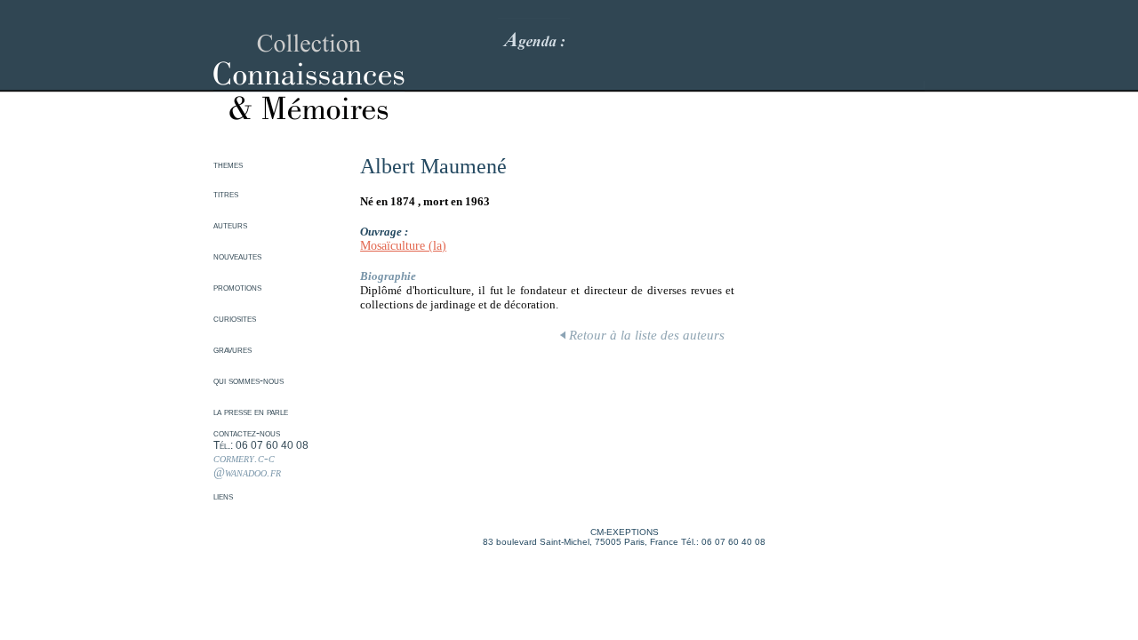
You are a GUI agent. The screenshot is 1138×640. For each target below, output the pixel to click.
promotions (237, 287)
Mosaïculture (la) (403, 245)
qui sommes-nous (248, 380)
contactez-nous (246, 433)
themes (228, 164)
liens (223, 496)
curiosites (234, 318)
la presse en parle (250, 411)
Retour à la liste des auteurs (645, 335)
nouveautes (237, 256)
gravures (232, 349)
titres (225, 194)
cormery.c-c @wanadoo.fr (247, 465)
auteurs (230, 225)
